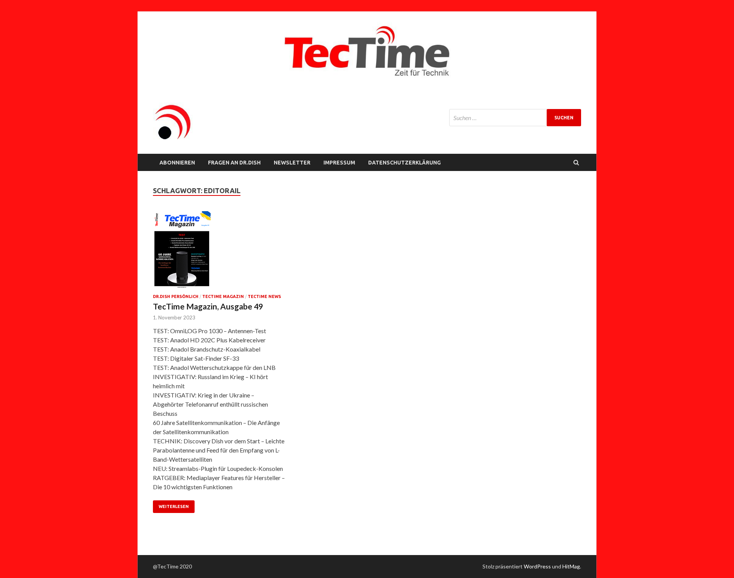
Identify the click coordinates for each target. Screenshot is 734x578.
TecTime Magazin (223, 296)
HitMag (571, 566)
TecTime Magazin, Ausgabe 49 (208, 306)
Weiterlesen (174, 506)
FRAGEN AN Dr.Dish (234, 163)
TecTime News (264, 296)
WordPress (537, 566)
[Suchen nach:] (515, 117)
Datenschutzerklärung (404, 163)
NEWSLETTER (292, 163)
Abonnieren (177, 163)
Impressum (339, 163)
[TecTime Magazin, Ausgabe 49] (219, 252)
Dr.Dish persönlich (175, 296)
